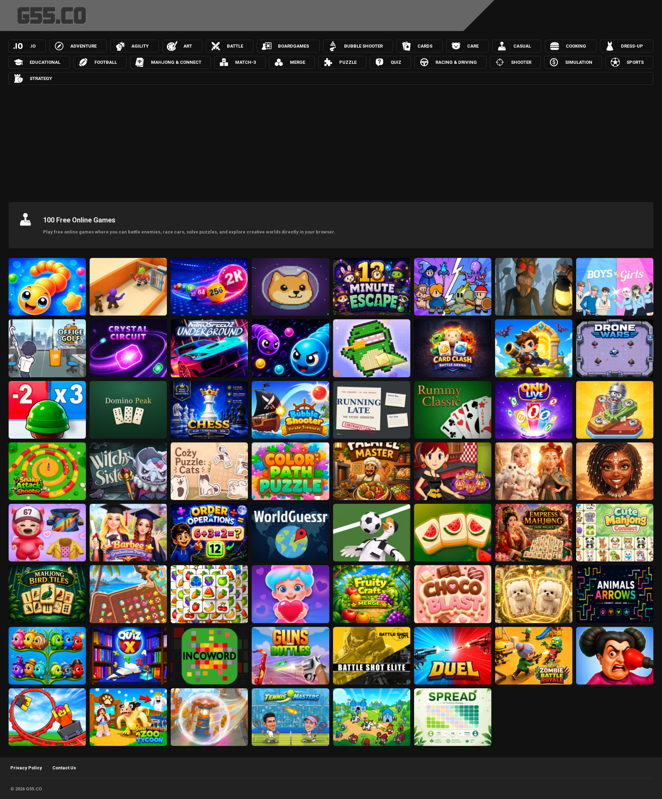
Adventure (83, 46)
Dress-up (632, 46)
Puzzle (348, 62)
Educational (45, 62)
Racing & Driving (456, 62)
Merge (297, 62)
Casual (522, 46)
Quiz (396, 62)
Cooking (576, 46)
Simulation (578, 62)
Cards (425, 46)
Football (105, 62)
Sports (635, 62)
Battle (235, 46)
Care (473, 46)
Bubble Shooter (363, 46)
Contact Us (64, 767)
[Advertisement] (331, 141)
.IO (33, 46)
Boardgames (293, 46)
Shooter (521, 62)
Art (187, 46)
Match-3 (245, 62)
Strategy (41, 78)
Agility (140, 46)
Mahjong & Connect (176, 62)
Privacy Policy (26, 767)
